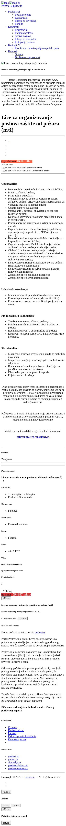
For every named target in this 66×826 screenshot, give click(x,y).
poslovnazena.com (18, 768)
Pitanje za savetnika (25, 20)
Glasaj (6, 805)
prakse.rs (13, 759)
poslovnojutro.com (18, 765)
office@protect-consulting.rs (33, 436)
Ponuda (19, 23)
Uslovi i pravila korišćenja (22, 736)
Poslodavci (14, 11)
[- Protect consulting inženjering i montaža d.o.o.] (8, 140)
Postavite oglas (23, 14)
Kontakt (12, 51)
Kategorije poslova (25, 42)
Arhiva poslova (23, 36)
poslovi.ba (13, 756)
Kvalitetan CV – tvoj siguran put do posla (37, 48)
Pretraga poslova (24, 32)
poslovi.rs (40, 632)
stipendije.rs (14, 762)
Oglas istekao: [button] (16, 161)
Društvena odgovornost (27, 57)
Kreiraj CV (14, 45)
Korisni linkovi (16, 730)
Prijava (5, 5)
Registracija (15, 5)
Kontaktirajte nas (17, 739)
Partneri (12, 733)
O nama (19, 54)
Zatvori (22, 618)
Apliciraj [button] (6, 591)
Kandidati (13, 26)
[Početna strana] (5, 2)
